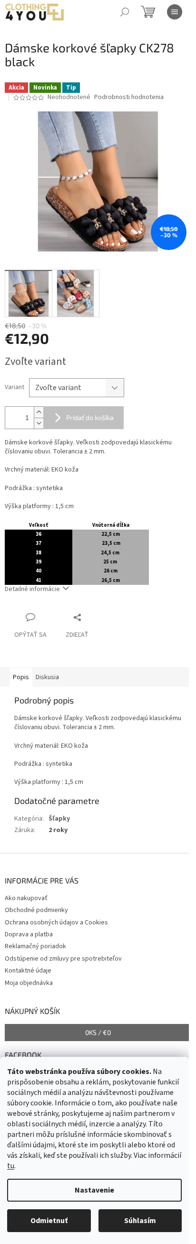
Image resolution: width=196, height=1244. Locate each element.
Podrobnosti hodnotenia (129, 97)
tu (10, 1166)
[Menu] (174, 11)
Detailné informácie (32, 589)
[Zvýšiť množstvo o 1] (38, 412)
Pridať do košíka (90, 417)
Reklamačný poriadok (35, 946)
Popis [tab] (21, 677)
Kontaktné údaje (28, 970)
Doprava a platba (29, 934)
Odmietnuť (49, 1220)
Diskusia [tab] (47, 677)
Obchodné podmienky (36, 910)
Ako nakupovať (26, 898)
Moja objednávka (29, 983)
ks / (98, 1032)
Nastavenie (94, 1190)
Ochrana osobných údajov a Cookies (56, 922)
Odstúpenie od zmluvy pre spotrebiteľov (63, 958)
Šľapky (59, 818)
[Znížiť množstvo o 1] (38, 423)
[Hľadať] (124, 11)
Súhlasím (140, 1220)
